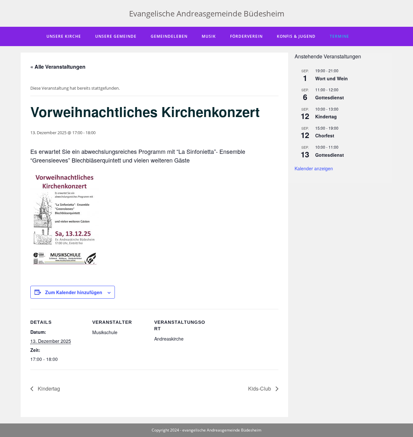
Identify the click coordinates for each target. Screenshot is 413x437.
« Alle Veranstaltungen (58, 66)
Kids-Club (260, 388)
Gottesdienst (329, 97)
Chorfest (324, 135)
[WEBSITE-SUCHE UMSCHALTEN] (365, 36)
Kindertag (48, 388)
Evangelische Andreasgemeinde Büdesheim (206, 13)
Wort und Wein (331, 78)
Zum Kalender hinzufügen (73, 292)
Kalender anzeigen (314, 168)
